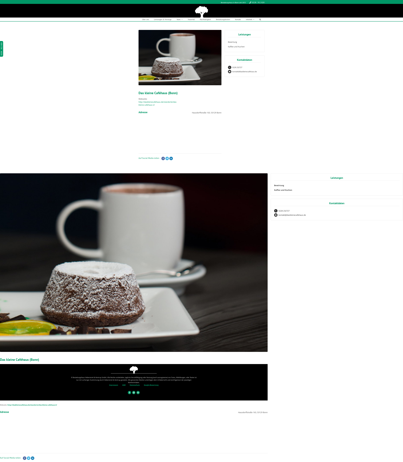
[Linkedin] (171, 158)
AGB (124, 385)
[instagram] (133, 392)
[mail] (138, 392)
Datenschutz (135, 385)
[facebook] (129, 392)
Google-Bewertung (151, 385)
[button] (260, 19)
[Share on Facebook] (163, 158)
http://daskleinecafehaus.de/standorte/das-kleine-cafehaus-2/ (32, 405)
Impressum (113, 385)
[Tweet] (167, 158)
